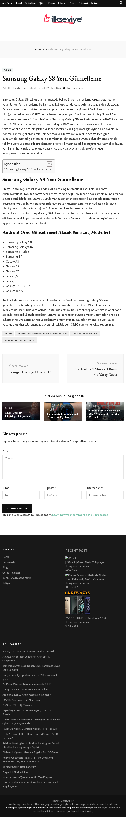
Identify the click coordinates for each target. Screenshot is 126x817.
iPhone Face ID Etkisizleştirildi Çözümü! (18, 414)
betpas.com (73, 807)
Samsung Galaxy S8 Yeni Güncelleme (29, 169)
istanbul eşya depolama (20, 804)
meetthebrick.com (108, 804)
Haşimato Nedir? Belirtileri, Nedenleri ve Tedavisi (29, 728)
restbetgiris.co (28, 807)
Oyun (72, 3)
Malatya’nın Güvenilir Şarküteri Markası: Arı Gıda (28, 651)
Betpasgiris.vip (13, 807)
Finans (51, 3)
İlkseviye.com (19, 88)
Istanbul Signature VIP (63, 800)
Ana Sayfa (7, 3)
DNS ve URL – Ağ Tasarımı (17, 705)
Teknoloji (83, 3)
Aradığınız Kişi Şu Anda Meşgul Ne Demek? (26, 694)
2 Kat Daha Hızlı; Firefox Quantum (84, 579)
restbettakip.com (88, 807)
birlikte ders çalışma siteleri (46, 804)
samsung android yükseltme (85, 333)
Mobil (7, 70)
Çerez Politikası (11, 572)
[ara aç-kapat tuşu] (121, 2)
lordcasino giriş (85, 811)
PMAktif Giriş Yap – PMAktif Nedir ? (22, 699)
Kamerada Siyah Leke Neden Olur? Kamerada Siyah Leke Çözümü (105, 414)
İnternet (62, 3)
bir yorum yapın (75, 88)
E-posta (50, 488)
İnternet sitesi (95, 488)
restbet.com (60, 807)
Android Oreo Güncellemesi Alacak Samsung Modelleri (42, 333)
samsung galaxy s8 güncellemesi (19, 340)
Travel (19, 3)
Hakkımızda (8, 562)
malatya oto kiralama (87, 804)
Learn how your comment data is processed (80, 515)
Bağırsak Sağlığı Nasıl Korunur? (19, 766)
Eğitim (42, 3)
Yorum (6, 451)
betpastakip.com (44, 807)
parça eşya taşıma (69, 811)
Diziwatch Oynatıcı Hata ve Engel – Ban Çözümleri (30, 752)
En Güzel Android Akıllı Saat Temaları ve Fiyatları (62, 415)
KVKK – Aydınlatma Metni (16, 577)
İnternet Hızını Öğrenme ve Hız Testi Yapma (27, 777)
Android (8, 333)
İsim (5, 488)
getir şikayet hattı (68, 804)
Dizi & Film (30, 3)
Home (5, 556)
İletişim (94, 3)
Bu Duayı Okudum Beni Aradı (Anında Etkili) (26, 684)
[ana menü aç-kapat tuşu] (63, 37)
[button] (48, 164)
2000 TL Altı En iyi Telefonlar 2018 (85, 618)
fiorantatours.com (50, 811)
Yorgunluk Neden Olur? (15, 772)
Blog (5, 567)
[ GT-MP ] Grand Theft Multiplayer (85, 562)
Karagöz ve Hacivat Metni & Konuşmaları (25, 689)
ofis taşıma (103, 807)
